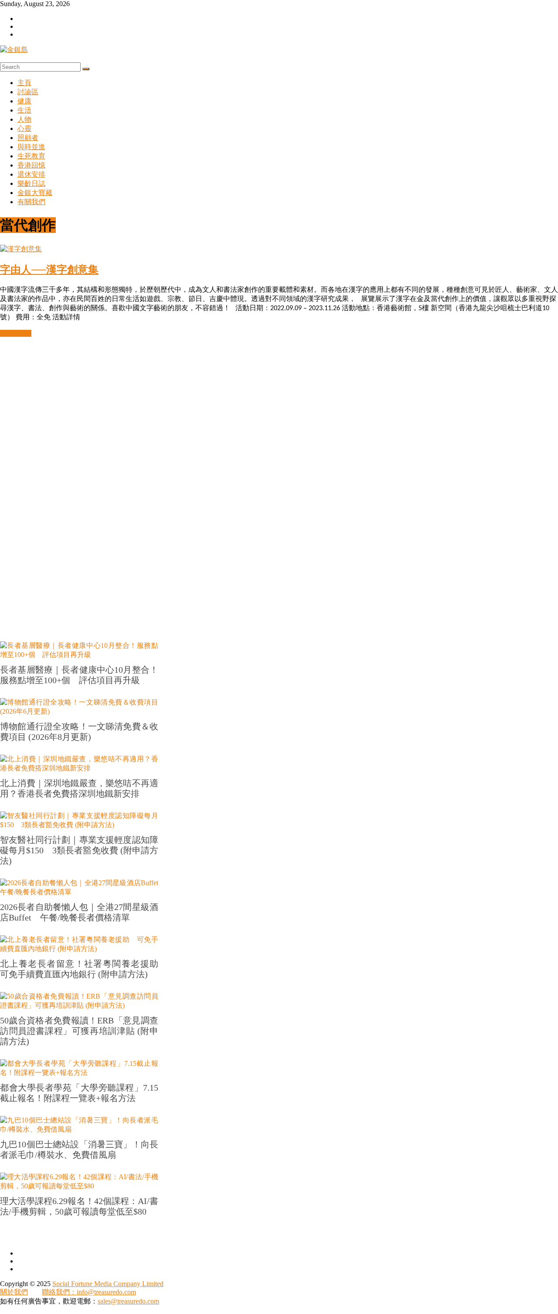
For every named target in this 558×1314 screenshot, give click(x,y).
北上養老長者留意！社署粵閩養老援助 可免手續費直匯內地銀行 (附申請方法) (79, 969)
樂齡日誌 (31, 183)
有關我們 (31, 201)
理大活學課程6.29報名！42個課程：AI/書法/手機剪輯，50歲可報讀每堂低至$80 (79, 1206)
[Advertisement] (261, 468)
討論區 (27, 92)
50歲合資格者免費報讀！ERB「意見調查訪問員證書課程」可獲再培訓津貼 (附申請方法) (79, 1031)
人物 (24, 119)
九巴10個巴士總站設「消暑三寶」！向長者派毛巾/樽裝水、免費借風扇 (79, 1149)
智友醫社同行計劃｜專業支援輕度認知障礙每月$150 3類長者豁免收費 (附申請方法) (79, 850)
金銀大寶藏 (34, 192)
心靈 (24, 128)
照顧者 (27, 137)
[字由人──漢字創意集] (21, 249)
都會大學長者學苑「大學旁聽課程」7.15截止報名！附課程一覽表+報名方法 (79, 1093)
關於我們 (14, 1292)
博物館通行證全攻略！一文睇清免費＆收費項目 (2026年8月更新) (79, 732)
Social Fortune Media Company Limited (107, 1283)
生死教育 (31, 156)
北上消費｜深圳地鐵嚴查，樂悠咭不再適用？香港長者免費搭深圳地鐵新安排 (79, 788)
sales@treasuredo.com (128, 1301)
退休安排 (31, 174)
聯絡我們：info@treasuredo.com (89, 1292)
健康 (24, 101)
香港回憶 (31, 165)
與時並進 (31, 147)
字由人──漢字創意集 (49, 269)
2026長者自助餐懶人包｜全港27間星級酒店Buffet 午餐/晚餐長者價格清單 (79, 912)
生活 (24, 110)
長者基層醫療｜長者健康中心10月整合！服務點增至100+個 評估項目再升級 (79, 675)
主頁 (24, 82)
